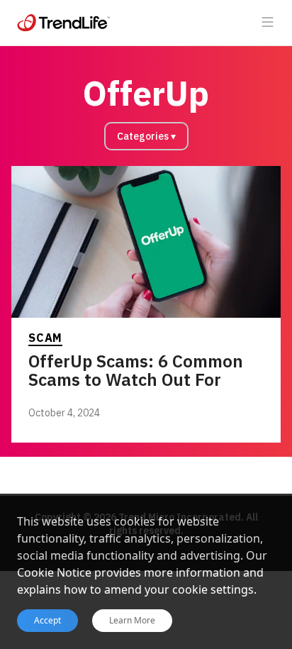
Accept (47, 620)
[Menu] (268, 23)
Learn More (132, 620)
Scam (45, 338)
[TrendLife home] (64, 22)
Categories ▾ (146, 136)
